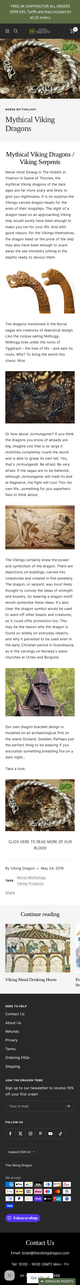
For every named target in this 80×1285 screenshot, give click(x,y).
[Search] (16, 31)
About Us (13, 1023)
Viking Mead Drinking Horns (30, 979)
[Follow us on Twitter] (20, 1134)
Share (10, 892)
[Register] (68, 1106)
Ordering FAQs (17, 1057)
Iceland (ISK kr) (19, 1152)
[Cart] (72, 31)
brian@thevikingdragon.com (45, 1253)
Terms (10, 1049)
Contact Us (14, 1014)
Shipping (12, 1066)
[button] (57, 1281)
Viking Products (30, 883)
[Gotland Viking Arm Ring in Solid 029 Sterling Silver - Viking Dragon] (40, 805)
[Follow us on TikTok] (60, 1134)
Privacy (11, 1040)
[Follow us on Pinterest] (40, 1134)
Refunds (12, 1031)
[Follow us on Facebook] (10, 1134)
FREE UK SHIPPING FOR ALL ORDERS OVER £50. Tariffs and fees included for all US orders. (40, 12)
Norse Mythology (20, 109)
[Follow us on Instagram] (30, 1134)
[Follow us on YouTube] (50, 1134)
